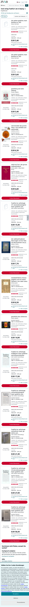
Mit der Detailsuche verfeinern (10, 13)
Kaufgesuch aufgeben (8, 556)
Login (22, 2)
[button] (23, 46)
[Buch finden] (26, 5)
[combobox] (16, 5)
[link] (27, 13)
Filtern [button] (4, 16)
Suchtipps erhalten (7, 561)
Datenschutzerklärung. (6, 591)
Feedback (27, 217)
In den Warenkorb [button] (14, 49)
